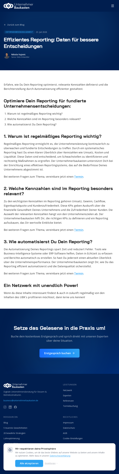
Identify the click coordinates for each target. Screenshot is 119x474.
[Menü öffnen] (113, 6)
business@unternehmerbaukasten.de (20, 400)
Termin (78, 176)
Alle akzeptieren (29, 463)
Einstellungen (50, 463)
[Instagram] (4, 407)
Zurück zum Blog (15, 24)
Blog (5, 422)
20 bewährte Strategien (14, 433)
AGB (65, 433)
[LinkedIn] (10, 407)
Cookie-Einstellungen (73, 438)
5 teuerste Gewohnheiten (15, 427)
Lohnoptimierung (11, 438)
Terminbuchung (70, 406)
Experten (67, 395)
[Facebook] (15, 407)
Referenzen (68, 400)
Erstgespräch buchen (57, 353)
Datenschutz (69, 427)
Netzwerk (67, 390)
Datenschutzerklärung (60, 455)
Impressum (68, 422)
